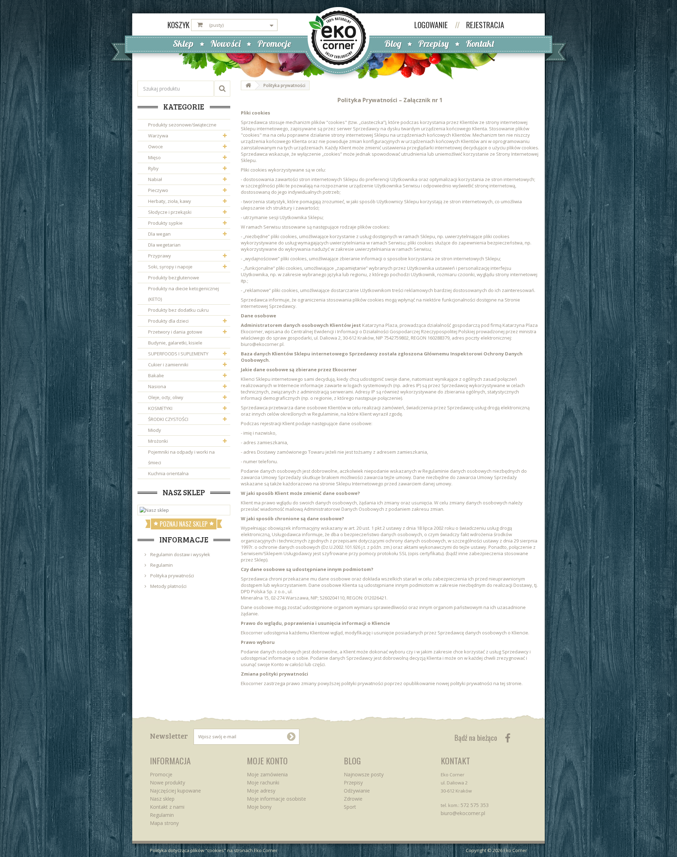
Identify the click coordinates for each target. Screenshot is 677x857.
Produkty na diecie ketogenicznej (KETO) (183, 293)
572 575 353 (475, 805)
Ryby (153, 168)
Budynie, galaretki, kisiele (175, 343)
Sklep (183, 43)
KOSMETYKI (160, 408)
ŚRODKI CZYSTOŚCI (168, 419)
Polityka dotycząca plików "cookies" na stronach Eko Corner (213, 850)
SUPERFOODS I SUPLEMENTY (178, 353)
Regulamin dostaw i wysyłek (179, 554)
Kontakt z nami (167, 806)
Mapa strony (164, 823)
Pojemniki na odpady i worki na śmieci (181, 457)
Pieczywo (158, 190)
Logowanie (432, 24)
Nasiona (157, 386)
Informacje (183, 539)
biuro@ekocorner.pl (463, 813)
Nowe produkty (167, 782)
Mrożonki (158, 441)
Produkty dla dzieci (168, 321)
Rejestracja (485, 24)
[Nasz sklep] (184, 510)
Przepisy (433, 43)
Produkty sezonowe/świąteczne (182, 125)
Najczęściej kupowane (175, 790)
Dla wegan (159, 234)
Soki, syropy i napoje (170, 266)
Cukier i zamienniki (168, 364)
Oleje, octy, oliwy (165, 397)
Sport (350, 806)
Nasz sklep (184, 492)
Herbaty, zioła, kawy (169, 201)
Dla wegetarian (164, 245)
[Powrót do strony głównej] (248, 85)
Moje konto (267, 760)
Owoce (155, 146)
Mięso (154, 157)
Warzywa (158, 135)
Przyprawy (159, 256)
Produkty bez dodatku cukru (178, 310)
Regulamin (161, 565)
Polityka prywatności (171, 575)
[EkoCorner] (338, 37)
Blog (392, 43)
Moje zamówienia (267, 774)
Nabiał (155, 179)
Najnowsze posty (364, 774)
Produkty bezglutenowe (173, 277)
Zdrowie (353, 798)
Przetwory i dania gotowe (175, 332)
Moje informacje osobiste (276, 798)
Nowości (225, 43)
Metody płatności (168, 586)
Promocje (274, 43)
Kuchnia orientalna (168, 473)
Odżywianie (357, 790)
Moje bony (259, 806)
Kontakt (480, 43)
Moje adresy (261, 790)
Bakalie (156, 375)
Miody (154, 430)
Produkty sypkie (165, 223)
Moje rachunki (263, 782)
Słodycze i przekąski (169, 212)
